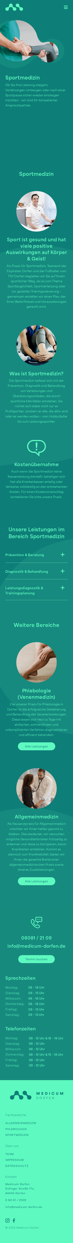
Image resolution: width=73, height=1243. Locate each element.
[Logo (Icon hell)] (14, 5)
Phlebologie (16, 1129)
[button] (36, 554)
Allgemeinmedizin (20, 1123)
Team (9, 1154)
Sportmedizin (17, 1135)
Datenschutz (16, 1166)
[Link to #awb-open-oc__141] (66, 7)
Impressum (14, 1160)
